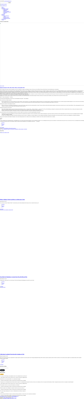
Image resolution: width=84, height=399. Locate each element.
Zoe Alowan (5, 398)
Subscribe (2, 370)
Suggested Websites (6, 17)
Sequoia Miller (14, 398)
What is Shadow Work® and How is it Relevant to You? (12, 199)
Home (2, 7)
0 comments (1, 364)
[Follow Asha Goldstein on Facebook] (3, 4)
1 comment (1, 286)
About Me (3, 14)
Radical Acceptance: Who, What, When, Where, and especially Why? (12, 87)
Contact (3, 19)
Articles (5, 16)
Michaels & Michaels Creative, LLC (8, 397)
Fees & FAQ (5, 12)
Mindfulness (5, 10)
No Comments (2, 127)
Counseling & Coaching (5, 8)
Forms (4, 13)
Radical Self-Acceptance (12, 128)
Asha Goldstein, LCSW (3, 396)
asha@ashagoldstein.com (14, 396)
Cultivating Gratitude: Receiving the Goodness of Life (12, 354)
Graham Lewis (9, 398)
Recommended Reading (7, 18)
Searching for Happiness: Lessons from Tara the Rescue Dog (13, 276)
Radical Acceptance (6, 11)
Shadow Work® (6, 9)
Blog (4, 128)
